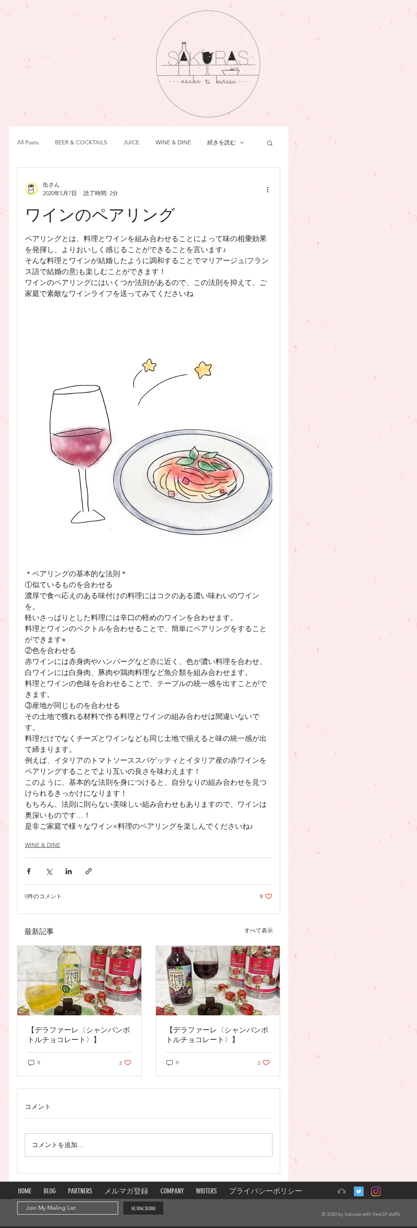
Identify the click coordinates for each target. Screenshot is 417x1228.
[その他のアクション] (267, 189)
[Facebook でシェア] (29, 871)
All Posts (28, 142)
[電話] (342, 1191)
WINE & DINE (173, 142)
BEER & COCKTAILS (81, 142)
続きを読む (221, 142)
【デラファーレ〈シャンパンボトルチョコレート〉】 (78, 1035)
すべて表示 (258, 930)
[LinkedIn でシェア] (68, 871)
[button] (270, 142)
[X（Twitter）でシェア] (49, 871)
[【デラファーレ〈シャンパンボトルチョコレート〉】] (79, 980)
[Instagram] (376, 1191)
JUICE (131, 142)
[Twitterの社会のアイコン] (359, 1191)
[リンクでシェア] (88, 871)
